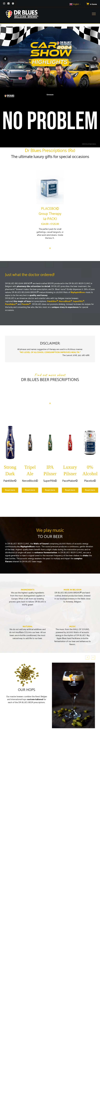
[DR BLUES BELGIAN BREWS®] (22, 14)
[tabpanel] (50, 206)
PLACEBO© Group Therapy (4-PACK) (50, 214)
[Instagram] (4, 3)
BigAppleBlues (27, 546)
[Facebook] (9, 3)
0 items (93, 4)
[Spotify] (13, 3)
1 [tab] (50, 248)
